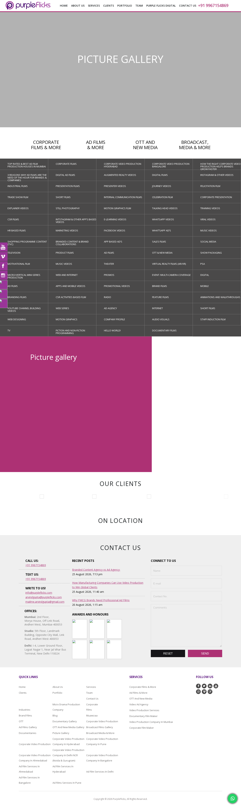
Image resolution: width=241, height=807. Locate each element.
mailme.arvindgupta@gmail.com (44, 601)
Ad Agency (110, 308)
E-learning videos (115, 219)
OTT (21, 721)
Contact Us (187, 5)
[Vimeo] (4, 256)
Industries (24, 709)
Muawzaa (92, 715)
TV (9, 330)
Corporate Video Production (102, 721)
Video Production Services (144, 710)
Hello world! (112, 330)
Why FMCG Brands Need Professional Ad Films (101, 600)
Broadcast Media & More (100, 733)
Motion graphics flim (117, 208)
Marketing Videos (67, 230)
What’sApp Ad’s (161, 230)
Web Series (62, 308)
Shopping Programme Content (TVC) (27, 243)
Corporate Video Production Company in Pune (102, 741)
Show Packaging (211, 252)
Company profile (114, 319)
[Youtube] (4, 247)
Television (14, 252)
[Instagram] (4, 275)
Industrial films (18, 186)
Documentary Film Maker (143, 716)
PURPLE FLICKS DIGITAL (161, 5)
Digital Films (160, 175)
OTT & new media (162, 252)
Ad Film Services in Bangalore (29, 780)
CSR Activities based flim (71, 297)
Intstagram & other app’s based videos (76, 221)
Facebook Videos (114, 230)
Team (89, 692)
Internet (157, 308)
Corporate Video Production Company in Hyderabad (68, 741)
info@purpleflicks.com (38, 592)
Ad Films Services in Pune (67, 782)
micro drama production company (66, 707)
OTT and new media (140, 698)
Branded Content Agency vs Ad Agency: (96, 569)
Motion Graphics (66, 319)
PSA (202, 263)
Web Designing (17, 319)
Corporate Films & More (142, 687)
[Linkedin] (4, 284)
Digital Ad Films (65, 175)
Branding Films (17, 297)
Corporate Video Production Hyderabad (122, 165)
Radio (107, 297)
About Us (78, 5)
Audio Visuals (160, 319)
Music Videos (208, 230)
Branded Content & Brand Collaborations (72, 243)
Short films (63, 197)
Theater (109, 263)
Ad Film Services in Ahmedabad (29, 769)
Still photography (68, 208)
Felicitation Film (210, 186)
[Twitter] (4, 294)
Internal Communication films (123, 197)
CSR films (13, 219)
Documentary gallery (65, 721)
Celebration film (162, 197)
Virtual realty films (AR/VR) (169, 263)
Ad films (109, 252)
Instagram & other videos (216, 175)
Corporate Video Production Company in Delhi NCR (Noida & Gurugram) (68, 755)
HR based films (17, 230)
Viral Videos (208, 219)
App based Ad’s (113, 241)
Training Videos (210, 208)
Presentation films (68, 186)
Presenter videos (115, 186)
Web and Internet (67, 275)
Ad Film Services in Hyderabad (63, 769)
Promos (109, 275)
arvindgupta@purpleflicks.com (43, 597)
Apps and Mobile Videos (70, 286)
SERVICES (94, 5)
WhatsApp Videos (163, 219)
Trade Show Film (18, 197)
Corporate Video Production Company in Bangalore (102, 758)
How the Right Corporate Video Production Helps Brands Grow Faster (220, 166)
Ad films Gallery (28, 727)
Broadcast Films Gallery (99, 727)
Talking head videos (165, 208)
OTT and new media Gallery (68, 727)
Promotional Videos (117, 286)
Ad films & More (138, 692)
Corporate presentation (216, 197)
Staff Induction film (213, 319)
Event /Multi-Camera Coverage (171, 275)
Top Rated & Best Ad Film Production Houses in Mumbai (27, 165)
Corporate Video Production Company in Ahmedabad (35, 758)
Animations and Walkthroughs (220, 297)
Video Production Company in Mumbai (151, 722)
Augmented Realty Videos (120, 175)
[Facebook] (4, 265)
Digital (204, 275)
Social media (208, 241)
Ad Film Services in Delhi (100, 771)
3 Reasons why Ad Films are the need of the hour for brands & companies (27, 177)
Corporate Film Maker (141, 727)
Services (91, 687)
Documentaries (27, 733)
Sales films (159, 241)
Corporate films (66, 164)
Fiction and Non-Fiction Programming (70, 332)
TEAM (139, 5)
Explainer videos (18, 208)
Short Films (207, 308)
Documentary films (164, 330)
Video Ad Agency (138, 704)
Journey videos (161, 186)
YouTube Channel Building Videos (24, 310)
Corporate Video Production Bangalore (170, 165)
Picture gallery (61, 733)
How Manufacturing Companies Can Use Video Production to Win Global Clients (107, 585)
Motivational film (19, 263)
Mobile (204, 286)
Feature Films (160, 297)
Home (64, 5)
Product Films (65, 252)
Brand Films (159, 286)
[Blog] (4, 303)
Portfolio (124, 5)
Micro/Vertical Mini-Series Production (24, 276)
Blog (55, 715)
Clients (108, 5)
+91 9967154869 (213, 5)
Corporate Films (91, 707)
